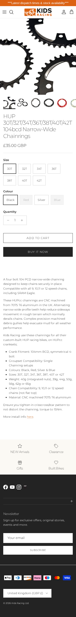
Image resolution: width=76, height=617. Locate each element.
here (30, 417)
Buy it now (38, 252)
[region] (38, 3)
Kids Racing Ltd (20, 603)
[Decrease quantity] (7, 220)
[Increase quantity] (23, 220)
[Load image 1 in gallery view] (38, 56)
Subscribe (38, 550)
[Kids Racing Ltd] (38, 12)
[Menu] (4, 12)
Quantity (9, 212)
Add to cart (38, 238)
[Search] (13, 12)
